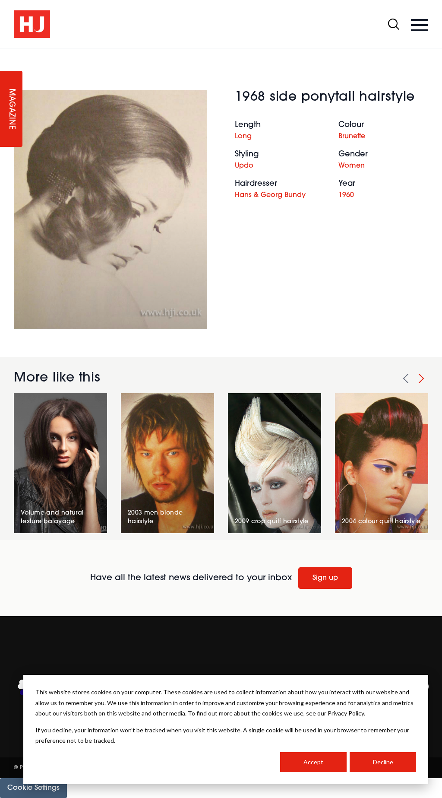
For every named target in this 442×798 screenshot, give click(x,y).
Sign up (325, 578)
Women (351, 165)
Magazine (11, 109)
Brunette (351, 136)
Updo (244, 165)
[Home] (32, 24)
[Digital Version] (7, 53)
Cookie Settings (33, 788)
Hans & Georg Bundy (270, 195)
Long (243, 136)
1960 (346, 195)
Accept (313, 762)
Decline (383, 762)
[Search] (394, 24)
